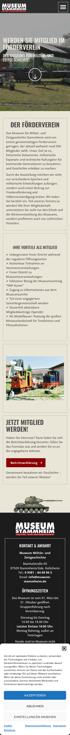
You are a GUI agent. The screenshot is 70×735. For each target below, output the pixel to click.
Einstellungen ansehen (35, 717)
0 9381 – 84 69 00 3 (38, 572)
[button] (64, 648)
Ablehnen (35, 706)
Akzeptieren (35, 695)
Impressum (59, 725)
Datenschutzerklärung (38, 725)
